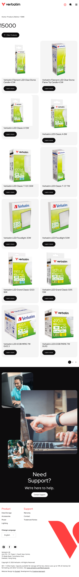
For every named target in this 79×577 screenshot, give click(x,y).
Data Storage (7, 513)
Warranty (27, 513)
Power (4, 520)
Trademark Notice (30, 520)
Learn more (10, 88)
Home (4, 17)
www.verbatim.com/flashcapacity (38, 568)
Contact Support (39, 495)
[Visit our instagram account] (4, 548)
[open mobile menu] (75, 4)
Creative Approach (38, 571)
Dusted (17, 571)
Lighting (5, 523)
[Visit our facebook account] (9, 548)
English (7, 535)
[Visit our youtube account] (15, 548)
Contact (27, 516)
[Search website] (70, 4)
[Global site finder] (65, 4)
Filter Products (11, 35)
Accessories (6, 516)
